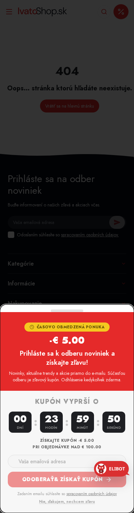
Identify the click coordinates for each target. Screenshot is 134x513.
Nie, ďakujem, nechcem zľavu (67, 501)
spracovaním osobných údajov (91, 494)
